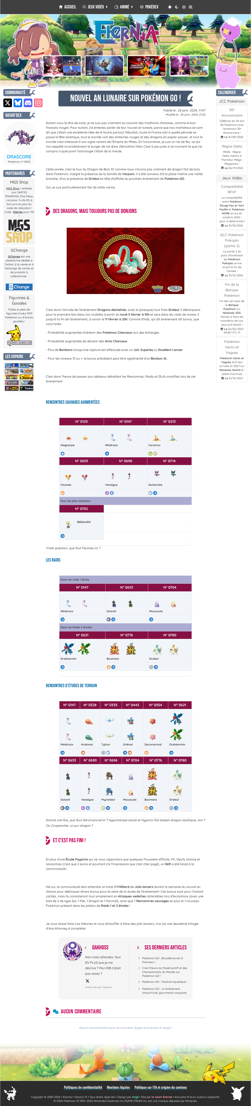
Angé (135, 1097)
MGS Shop (13, 188)
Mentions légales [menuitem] (118, 1087)
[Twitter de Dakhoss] (87, 981)
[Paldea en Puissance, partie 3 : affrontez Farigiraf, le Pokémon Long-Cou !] (189, 66)
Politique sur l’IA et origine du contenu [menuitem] (161, 1087)
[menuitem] (67, 7)
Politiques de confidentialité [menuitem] (83, 1087)
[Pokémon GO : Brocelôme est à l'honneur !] (104, 66)
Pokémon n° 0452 (19, 161)
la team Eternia (162, 1097)
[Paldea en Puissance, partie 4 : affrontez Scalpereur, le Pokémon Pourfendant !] (62, 66)
